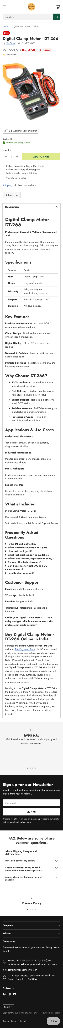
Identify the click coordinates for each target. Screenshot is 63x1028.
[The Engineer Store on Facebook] (4, 994)
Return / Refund (18, 1021)
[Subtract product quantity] (6, 156)
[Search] (56, 17)
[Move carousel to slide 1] (27, 768)
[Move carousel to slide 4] (35, 768)
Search (6, 1021)
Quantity (7, 150)
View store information (16, 177)
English (7, 1006)
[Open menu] (4, 7)
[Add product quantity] (17, 156)
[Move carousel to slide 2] (30, 768)
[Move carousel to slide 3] (32, 768)
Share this (13, 195)
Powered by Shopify (51, 1012)
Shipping (7, 185)
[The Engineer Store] (31, 7)
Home (5, 26)
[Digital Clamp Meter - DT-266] (31, 91)
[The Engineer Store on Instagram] (9, 994)
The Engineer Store (25, 649)
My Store (10, 43)
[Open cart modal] (57, 7)
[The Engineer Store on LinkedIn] (14, 994)
